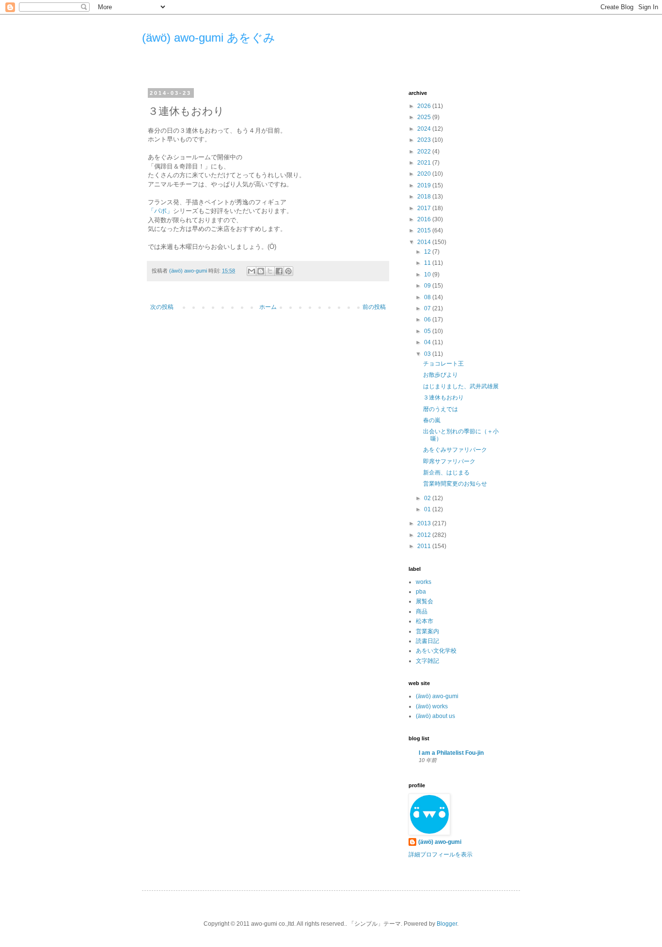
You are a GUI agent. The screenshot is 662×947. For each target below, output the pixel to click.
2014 (424, 242)
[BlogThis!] (261, 271)
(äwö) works (432, 706)
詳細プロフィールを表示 (441, 854)
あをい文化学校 (436, 650)
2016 (424, 219)
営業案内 (427, 631)
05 (428, 331)
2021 (424, 162)
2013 (424, 523)
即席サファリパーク (449, 461)
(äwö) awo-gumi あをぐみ (208, 37)
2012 (424, 535)
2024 (424, 128)
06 (428, 319)
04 (428, 342)
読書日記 (427, 641)
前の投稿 (374, 307)
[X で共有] (270, 271)
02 (428, 498)
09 (428, 285)
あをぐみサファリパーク (455, 449)
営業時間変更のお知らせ (455, 483)
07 (428, 308)
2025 (424, 117)
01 (428, 509)
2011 (424, 546)
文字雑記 (427, 660)
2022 (424, 151)
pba (421, 591)
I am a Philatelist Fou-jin (451, 752)
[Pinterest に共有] (288, 271)
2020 (424, 173)
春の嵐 (432, 420)
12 (428, 251)
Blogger (447, 923)
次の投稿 (161, 307)
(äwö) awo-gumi (437, 696)
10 (428, 274)
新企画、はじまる (446, 472)
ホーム (268, 307)
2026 (424, 106)
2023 (424, 140)
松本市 (424, 621)
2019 (424, 185)
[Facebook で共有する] (279, 271)
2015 (424, 230)
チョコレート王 (443, 363)
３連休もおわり (443, 397)
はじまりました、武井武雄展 (461, 386)
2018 (424, 196)
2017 (424, 208)
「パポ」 (160, 210)
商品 (421, 611)
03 (428, 354)
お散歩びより (440, 374)
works (423, 582)
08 (428, 297)
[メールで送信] (251, 271)
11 (428, 263)
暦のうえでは (440, 409)
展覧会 (424, 601)
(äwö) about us (435, 716)
